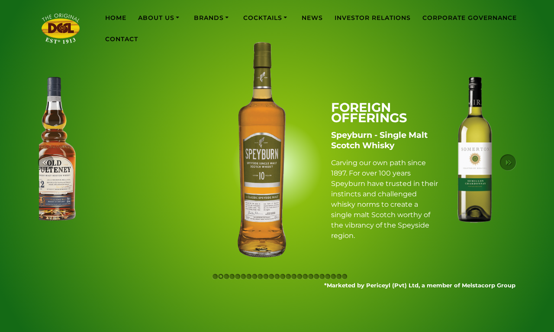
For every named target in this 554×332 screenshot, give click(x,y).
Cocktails (262, 18)
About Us (156, 18)
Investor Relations (373, 18)
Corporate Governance (469, 18)
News (312, 18)
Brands (209, 18)
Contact (121, 39)
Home (115, 18)
